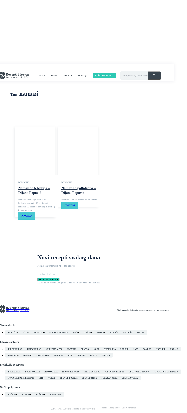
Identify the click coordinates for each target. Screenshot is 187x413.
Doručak (23, 182)
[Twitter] (180, 309)
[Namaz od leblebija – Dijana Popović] (35, 150)
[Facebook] (170, 309)
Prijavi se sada (48, 279)
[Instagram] (175, 309)
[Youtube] (186, 309)
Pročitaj (26, 216)
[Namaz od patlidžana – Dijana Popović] (78, 150)
